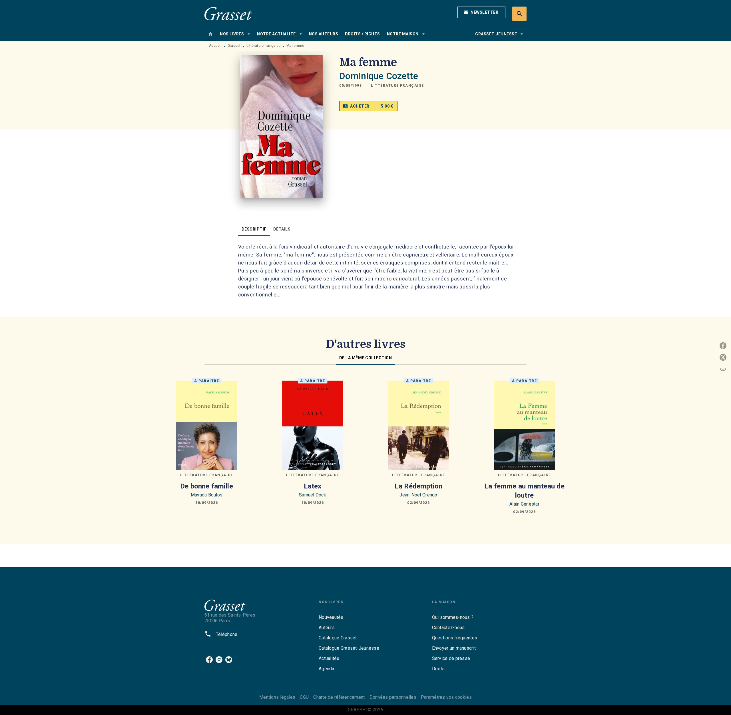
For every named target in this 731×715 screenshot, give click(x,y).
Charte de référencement (339, 697)
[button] (481, 12)
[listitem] (209, 659)
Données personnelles (392, 697)
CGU (304, 697)
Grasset (234, 46)
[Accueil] (228, 13)
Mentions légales (277, 697)
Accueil (215, 46)
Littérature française (263, 46)
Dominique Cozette (378, 75)
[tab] (210, 34)
